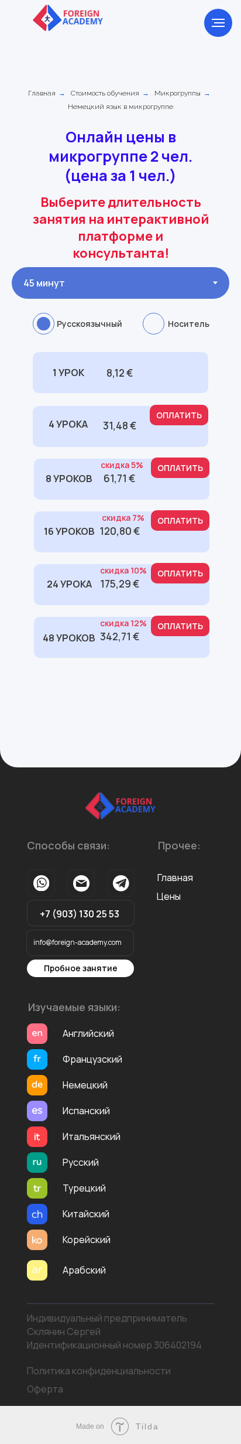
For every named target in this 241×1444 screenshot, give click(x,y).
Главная (42, 93)
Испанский (86, 1110)
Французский (92, 1059)
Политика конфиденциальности (99, 1370)
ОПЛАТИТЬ (179, 436)
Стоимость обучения (105, 93)
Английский (88, 1033)
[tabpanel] (120, 518)
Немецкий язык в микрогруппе (120, 107)
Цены (169, 896)
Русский (81, 1162)
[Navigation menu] (218, 23)
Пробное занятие (81, 968)
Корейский (87, 1239)
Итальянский (91, 1136)
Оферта (45, 1388)
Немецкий (85, 1084)
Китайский (86, 1213)
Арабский (84, 1270)
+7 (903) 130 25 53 (79, 913)
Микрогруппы (177, 93)
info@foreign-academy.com (77, 942)
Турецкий (84, 1188)
